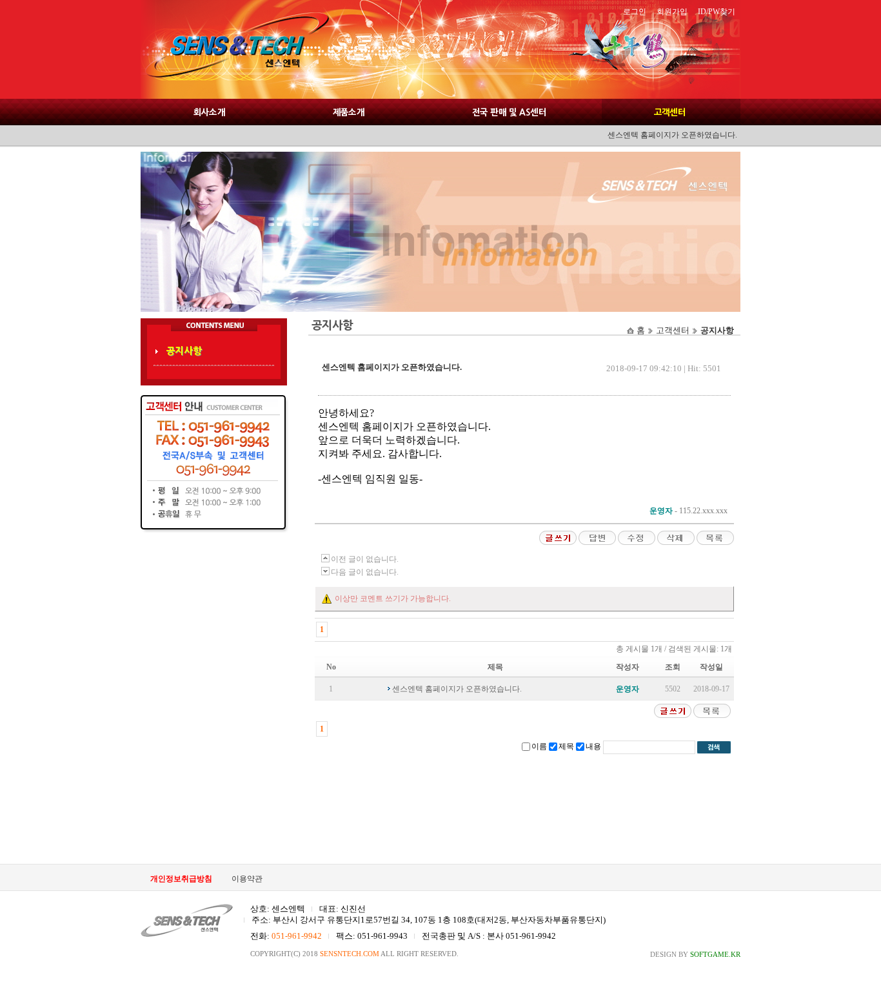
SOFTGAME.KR (715, 954)
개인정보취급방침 (181, 878)
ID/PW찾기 (716, 11)
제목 (566, 746)
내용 (593, 746)
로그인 (634, 11)
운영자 (661, 510)
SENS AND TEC (234, 49)
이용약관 (247, 878)
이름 (539, 746)
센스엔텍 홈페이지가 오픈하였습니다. (457, 688)
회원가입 (672, 11)
